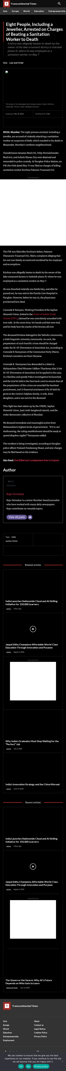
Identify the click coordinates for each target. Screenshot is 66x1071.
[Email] (30, 517)
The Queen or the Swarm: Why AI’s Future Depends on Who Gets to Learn (29, 982)
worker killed (11, 541)
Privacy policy (41, 1066)
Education (11, 988)
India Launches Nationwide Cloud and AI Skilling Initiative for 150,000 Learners (31, 603)
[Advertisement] (33, 212)
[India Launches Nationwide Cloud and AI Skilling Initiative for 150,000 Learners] (33, 586)
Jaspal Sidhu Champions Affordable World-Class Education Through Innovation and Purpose (32, 646)
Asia (5, 62)
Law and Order (17, 62)
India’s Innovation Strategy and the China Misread (33, 784)
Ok (21, 1066)
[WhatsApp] (30, 122)
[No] (62, 1061)
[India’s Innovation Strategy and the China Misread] (33, 769)
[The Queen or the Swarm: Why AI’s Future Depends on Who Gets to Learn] (33, 965)
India (14, 537)
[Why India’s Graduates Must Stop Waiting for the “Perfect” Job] (33, 726)
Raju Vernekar (15, 494)
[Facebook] (9, 122)
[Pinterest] (23, 122)
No (28, 1066)
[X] (16, 122)
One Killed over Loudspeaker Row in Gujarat (36, 460)
